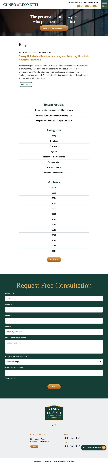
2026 (54, 187)
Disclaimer (70, 461)
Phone (8, 316)
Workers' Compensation (54, 173)
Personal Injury (54, 162)
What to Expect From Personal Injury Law (54, 115)
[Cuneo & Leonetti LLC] (20, 5)
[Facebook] (56, 425)
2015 (54, 246)
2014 (54, 251)
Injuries (54, 151)
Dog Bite (54, 141)
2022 (54, 209)
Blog (54, 136)
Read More (26, 84)
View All (54, 260)
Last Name (10, 304)
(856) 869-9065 (72, 446)
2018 (54, 230)
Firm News (46, 52)
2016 (54, 240)
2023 (54, 203)
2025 (54, 193)
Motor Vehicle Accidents (54, 157)
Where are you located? (15, 368)
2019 (54, 224)
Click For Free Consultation (54, 28)
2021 (54, 214)
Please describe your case (16, 338)
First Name (10, 293)
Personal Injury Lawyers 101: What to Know (54, 110)
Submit (54, 387)
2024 (54, 198)
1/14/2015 (26, 52)
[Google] (52, 425)
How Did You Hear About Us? (17, 357)
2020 (54, 219)
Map (34, 446)
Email (8, 327)
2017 (54, 235)
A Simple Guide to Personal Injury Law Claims (54, 121)
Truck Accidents (54, 167)
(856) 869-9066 (87, 6)
